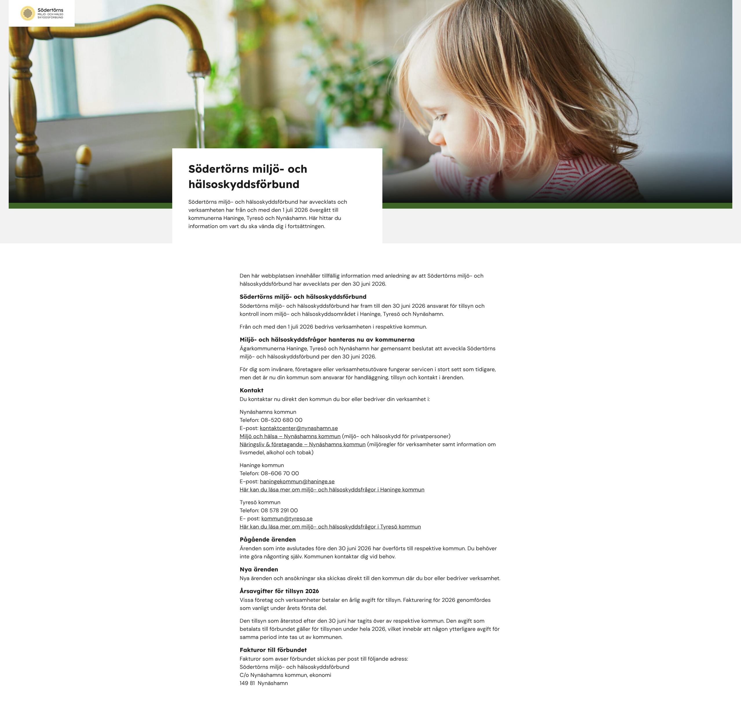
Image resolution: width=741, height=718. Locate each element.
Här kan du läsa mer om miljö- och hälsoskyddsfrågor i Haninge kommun (332, 489)
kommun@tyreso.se (287, 518)
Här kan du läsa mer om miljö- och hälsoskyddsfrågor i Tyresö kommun (330, 526)
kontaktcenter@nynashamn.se (299, 428)
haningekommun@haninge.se (297, 481)
